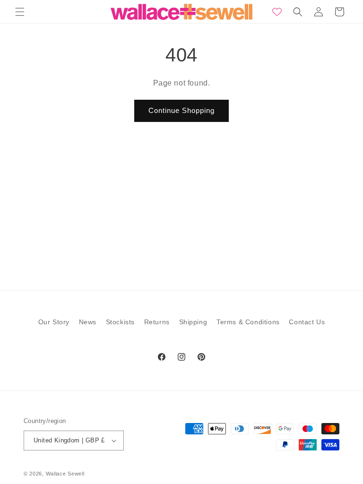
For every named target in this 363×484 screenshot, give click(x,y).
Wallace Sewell (65, 473)
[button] (19, 11)
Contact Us (307, 322)
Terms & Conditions (248, 322)
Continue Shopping (181, 110)
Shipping (193, 322)
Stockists (120, 322)
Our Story (53, 322)
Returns (157, 322)
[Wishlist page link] (277, 12)
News (87, 322)
